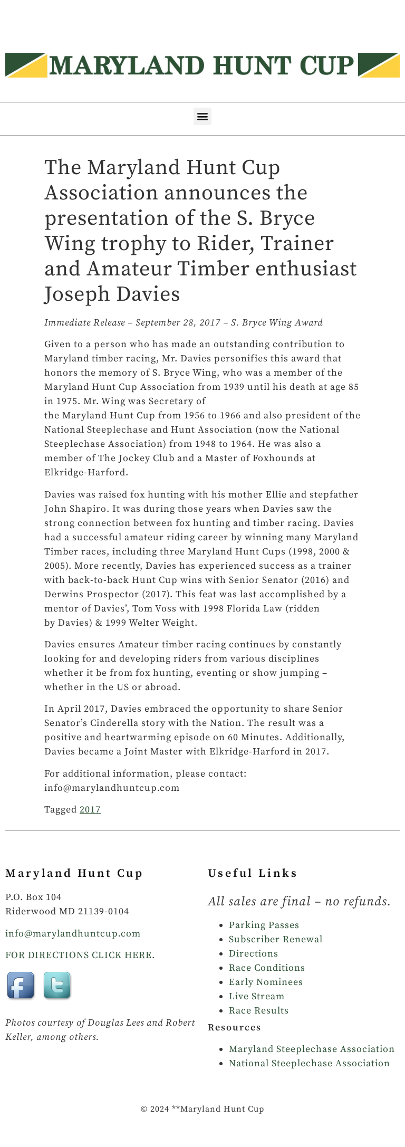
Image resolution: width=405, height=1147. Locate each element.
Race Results (259, 1011)
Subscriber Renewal (276, 939)
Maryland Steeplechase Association (312, 1049)
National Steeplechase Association (309, 1063)
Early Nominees (266, 982)
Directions (253, 954)
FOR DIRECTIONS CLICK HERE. (80, 955)
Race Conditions (267, 968)
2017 (90, 810)
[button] (202, 116)
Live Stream (257, 996)
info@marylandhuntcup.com (73, 934)
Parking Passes (264, 925)
